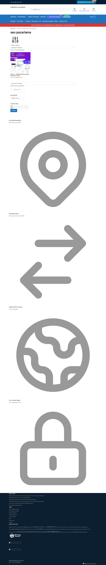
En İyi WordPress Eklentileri (15, 505)
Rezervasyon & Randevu (68, 529)
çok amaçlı (75, 532)
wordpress (53, 531)
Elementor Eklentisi (59, 527)
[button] (93, 17)
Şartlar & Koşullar (13, 514)
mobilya (34, 529)
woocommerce (23, 532)
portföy (51, 529)
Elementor (51, 527)
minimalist (30, 529)
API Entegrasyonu (20, 527)
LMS (19, 529)
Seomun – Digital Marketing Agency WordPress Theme (19, 74)
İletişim (10, 522)
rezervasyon (60, 529)
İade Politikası (12, 516)
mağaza (22, 529)
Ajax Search (14, 527)
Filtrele (14, 110)
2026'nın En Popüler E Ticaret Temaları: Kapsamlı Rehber (22, 499)
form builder (76, 527)
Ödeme (93, 10)
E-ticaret (40, 527)
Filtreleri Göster (15, 45)
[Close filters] (10, 119)
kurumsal (15, 529)
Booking (27, 527)
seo (76, 529)
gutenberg (81, 527)
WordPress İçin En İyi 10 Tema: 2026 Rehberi (19, 497)
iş (83, 527)
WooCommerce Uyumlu (38, 532)
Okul (44, 529)
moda (37, 529)
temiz (15, 532)
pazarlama (47, 529)
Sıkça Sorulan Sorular (84, 10)
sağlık (74, 529)
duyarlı (36, 527)
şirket (86, 532)
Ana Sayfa (12, 28)
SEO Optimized (80, 529)
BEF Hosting (12, 562)
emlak (64, 527)
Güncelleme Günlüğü (88, 2)
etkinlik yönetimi (68, 527)
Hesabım (74, 10)
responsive (55, 529)
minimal (26, 529)
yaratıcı (61, 532)
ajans (10, 527)
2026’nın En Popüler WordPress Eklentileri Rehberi (21, 503)
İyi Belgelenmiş (81, 532)
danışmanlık (31, 527)
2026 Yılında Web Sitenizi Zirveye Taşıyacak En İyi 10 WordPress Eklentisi (26, 495)
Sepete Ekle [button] (20, 80)
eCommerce (45, 527)
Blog (10, 518)
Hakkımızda (12, 520)
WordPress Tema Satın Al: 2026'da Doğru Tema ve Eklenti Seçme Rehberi (26, 501)
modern (40, 529)
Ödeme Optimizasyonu (67, 532)
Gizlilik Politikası (12, 512)
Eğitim (72, 527)
